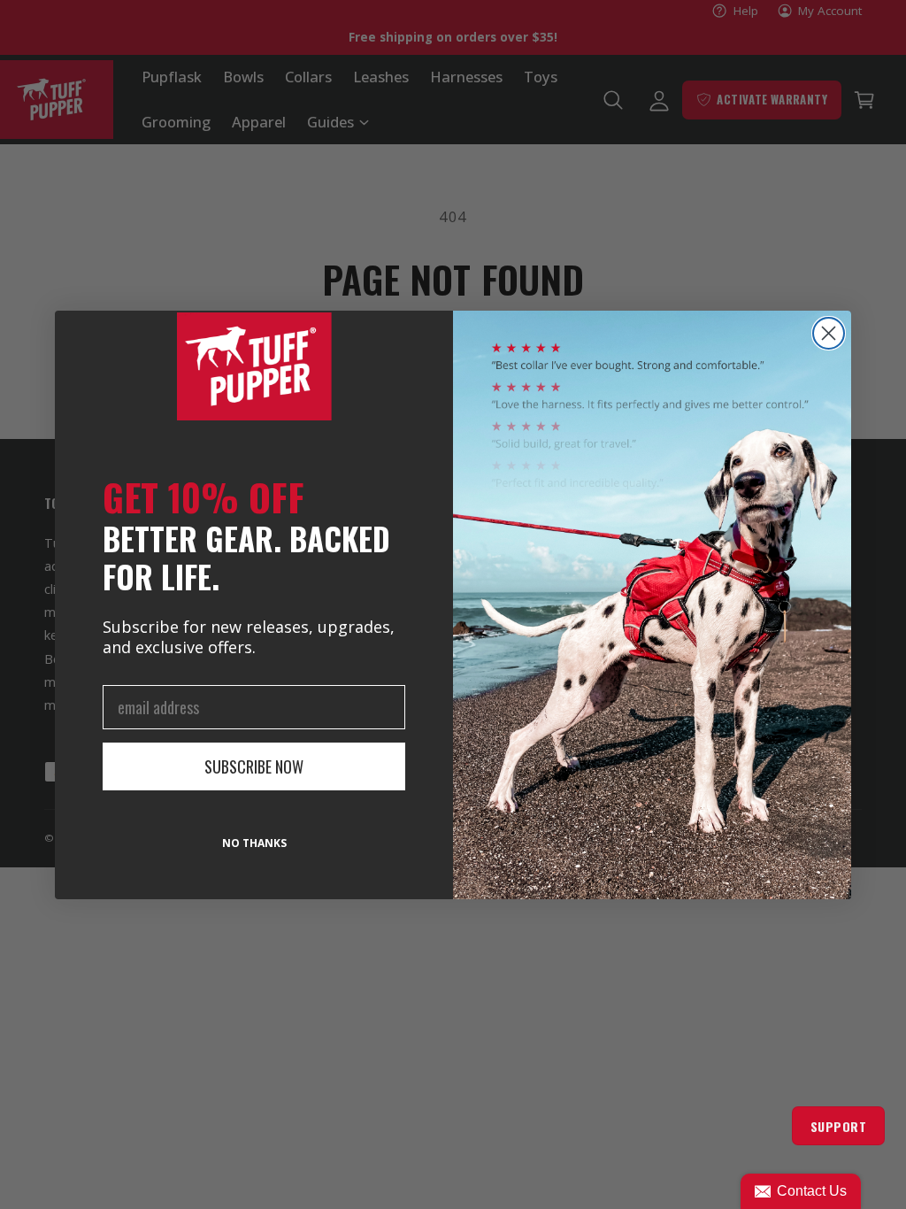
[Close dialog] (828, 333)
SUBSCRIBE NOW (253, 766)
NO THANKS (254, 843)
